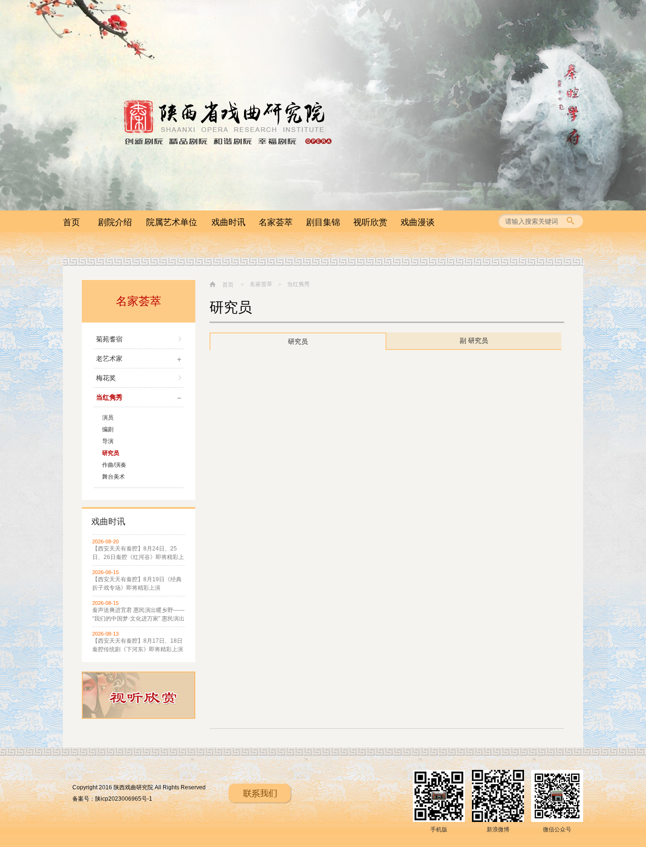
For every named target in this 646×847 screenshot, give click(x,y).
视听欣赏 (370, 222)
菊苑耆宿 (109, 339)
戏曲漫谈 (418, 222)
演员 (107, 417)
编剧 (107, 429)
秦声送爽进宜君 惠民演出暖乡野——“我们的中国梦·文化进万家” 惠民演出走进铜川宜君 (138, 615)
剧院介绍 (115, 222)
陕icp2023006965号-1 (123, 798)
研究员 (110, 453)
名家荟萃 (276, 222)
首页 (71, 222)
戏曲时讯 (228, 222)
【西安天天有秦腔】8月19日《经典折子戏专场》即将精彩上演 (137, 583)
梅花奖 (106, 378)
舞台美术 (113, 476)
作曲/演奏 (114, 465)
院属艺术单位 (171, 222)
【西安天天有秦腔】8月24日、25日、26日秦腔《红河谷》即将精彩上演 (138, 553)
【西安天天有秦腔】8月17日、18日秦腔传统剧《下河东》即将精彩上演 (137, 645)
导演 (107, 441)
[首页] (214, 284)
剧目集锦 (323, 222)
